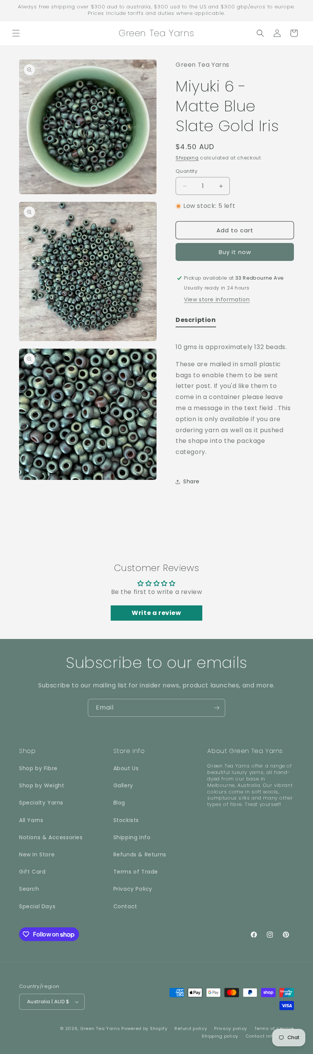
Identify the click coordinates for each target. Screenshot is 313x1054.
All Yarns (31, 820)
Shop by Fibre (38, 768)
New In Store (37, 854)
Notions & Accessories (51, 837)
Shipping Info (132, 837)
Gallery (123, 785)
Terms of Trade (135, 871)
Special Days (37, 906)
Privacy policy (230, 1028)
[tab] (196, 321)
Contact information (269, 1036)
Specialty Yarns (41, 802)
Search (29, 889)
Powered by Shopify (144, 1028)
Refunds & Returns (139, 854)
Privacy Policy (132, 889)
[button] (16, 33)
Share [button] (191, 481)
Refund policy (190, 1028)
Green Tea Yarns (100, 1028)
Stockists (126, 820)
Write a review (156, 612)
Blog (119, 802)
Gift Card (32, 871)
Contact (125, 906)
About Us (126, 768)
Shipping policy (220, 1036)
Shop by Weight (41, 785)
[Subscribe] (216, 708)
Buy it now (235, 252)
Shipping (187, 157)
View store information (217, 299)
